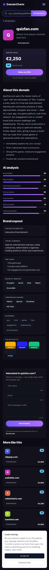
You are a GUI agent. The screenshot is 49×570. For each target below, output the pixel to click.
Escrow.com (10, 433)
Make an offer (24, 72)
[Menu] (44, 4)
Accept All (24, 556)
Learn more (16, 550)
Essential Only (25, 562)
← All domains (9, 21)
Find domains (38, 13)
